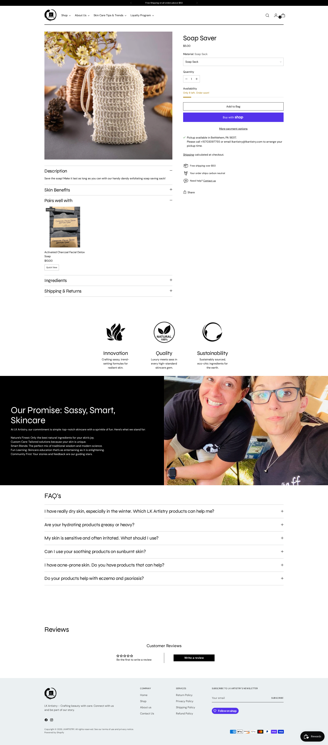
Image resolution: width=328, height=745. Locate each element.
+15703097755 (210, 142)
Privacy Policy (184, 701)
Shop (143, 701)
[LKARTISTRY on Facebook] (46, 720)
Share (191, 192)
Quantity (188, 72)
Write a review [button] (194, 658)
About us (145, 707)
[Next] (197, 3)
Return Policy (184, 695)
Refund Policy (184, 713)
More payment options (233, 129)
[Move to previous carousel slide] (273, 607)
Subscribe (277, 698)
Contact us (209, 180)
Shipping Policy (185, 707)
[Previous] (131, 3)
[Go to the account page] (274, 15)
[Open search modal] (267, 15)
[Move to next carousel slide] (281, 607)
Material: (195, 54)
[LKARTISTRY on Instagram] (52, 720)
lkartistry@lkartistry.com (246, 142)
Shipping (188, 155)
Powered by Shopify (54, 732)
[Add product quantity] (197, 79)
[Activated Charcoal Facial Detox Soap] (64, 227)
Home (143, 695)
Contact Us (147, 713)
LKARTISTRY (68, 729)
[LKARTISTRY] (50, 15)
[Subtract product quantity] (186, 79)
